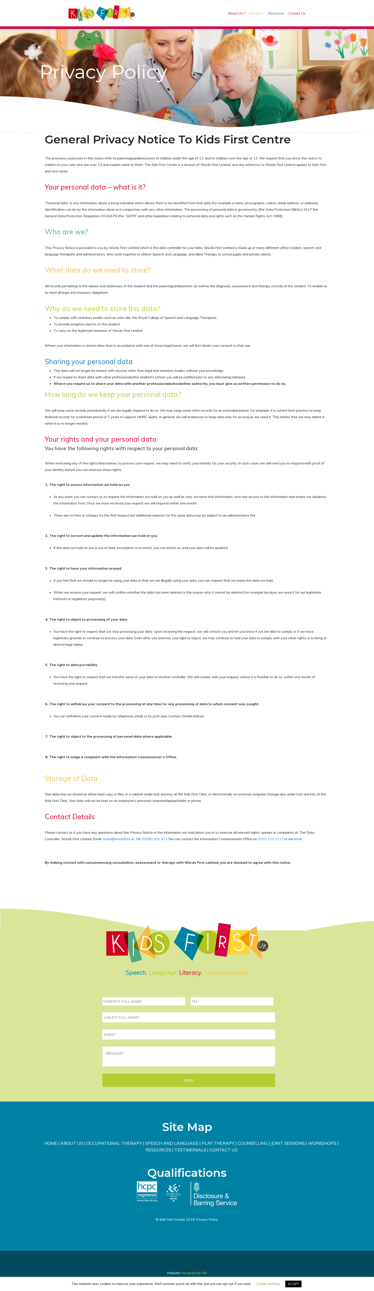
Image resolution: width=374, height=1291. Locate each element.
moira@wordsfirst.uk (118, 839)
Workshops (322, 1143)
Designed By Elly (194, 1273)
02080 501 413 (155, 839)
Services (255, 13)
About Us (235, 13)
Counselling (253, 1143)
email (298, 839)
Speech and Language (171, 1143)
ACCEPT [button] (293, 1284)
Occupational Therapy (114, 1143)
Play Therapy (218, 1143)
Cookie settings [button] (268, 1284)
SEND (188, 1080)
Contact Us (296, 13)
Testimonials (190, 1150)
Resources (276, 13)
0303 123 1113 (271, 839)
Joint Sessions (288, 1143)
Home (50, 1143)
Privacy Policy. (207, 1219)
